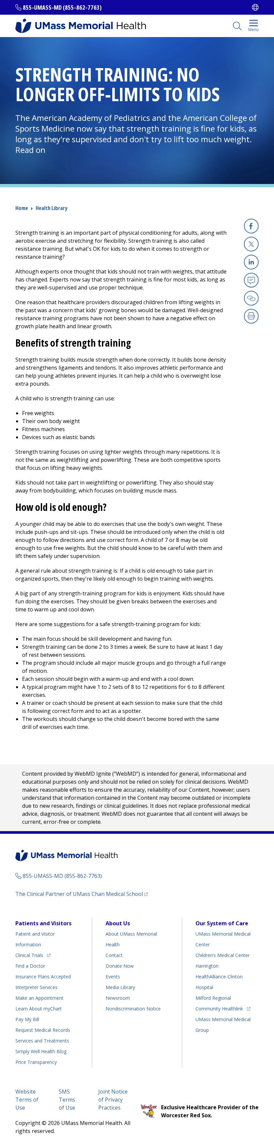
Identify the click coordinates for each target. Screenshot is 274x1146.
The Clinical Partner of (81, 894)
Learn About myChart (38, 1008)
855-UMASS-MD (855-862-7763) (62, 7)
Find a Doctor (30, 966)
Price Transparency (36, 1062)
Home (21, 208)
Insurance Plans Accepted (43, 976)
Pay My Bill (27, 1019)
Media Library (120, 987)
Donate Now (120, 966)
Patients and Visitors (43, 923)
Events (113, 976)
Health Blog (40, 1051)
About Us (118, 923)
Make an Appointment (39, 998)
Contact (114, 955)
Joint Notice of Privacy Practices (113, 1099)
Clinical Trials (32, 955)
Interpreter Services (36, 987)
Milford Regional (213, 998)
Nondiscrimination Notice (133, 1008)
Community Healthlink (219, 1008)
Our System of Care (221, 923)
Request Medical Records (42, 1030)
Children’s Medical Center (222, 955)
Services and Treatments (42, 1040)
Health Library (51, 208)
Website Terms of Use (26, 1099)
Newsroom (118, 998)
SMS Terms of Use (67, 1099)
